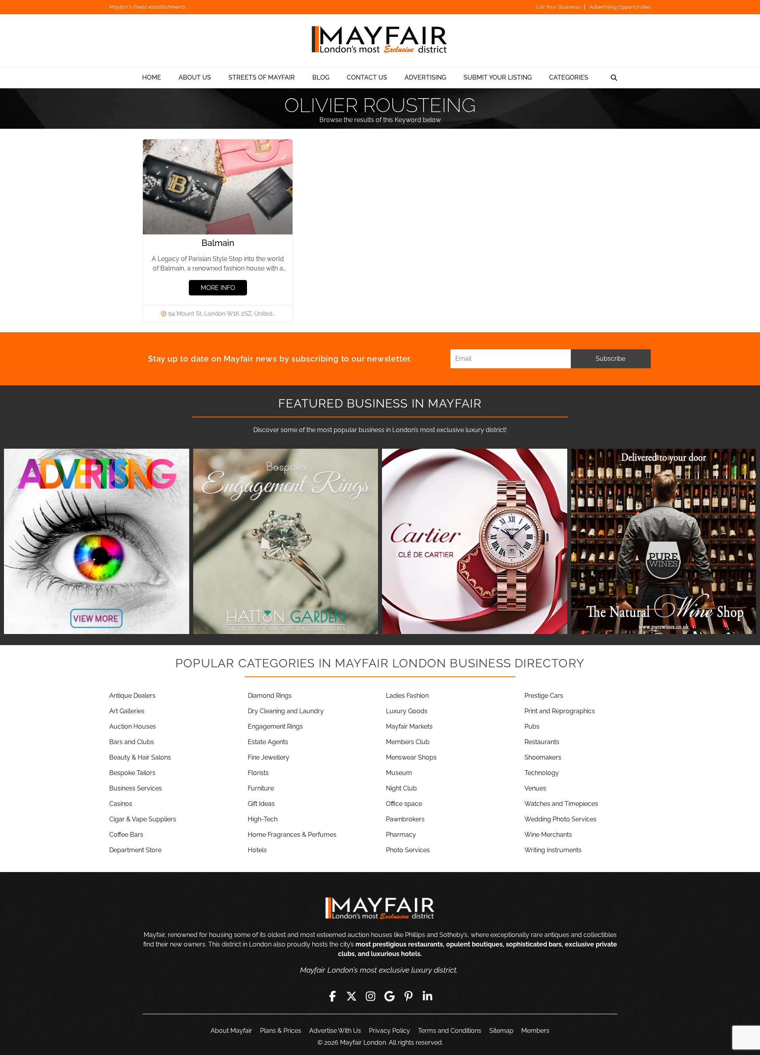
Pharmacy (401, 834)
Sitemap (501, 1030)
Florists (258, 773)
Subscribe (610, 358)
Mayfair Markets (409, 726)
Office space (404, 803)
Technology (541, 773)
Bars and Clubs (131, 742)
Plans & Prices (280, 1030)
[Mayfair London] (380, 40)
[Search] (614, 77)
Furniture (261, 788)
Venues (535, 788)
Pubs (532, 726)
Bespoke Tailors (132, 773)
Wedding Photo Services (560, 819)
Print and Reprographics (559, 711)
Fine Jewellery (268, 757)
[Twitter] (351, 996)
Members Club (407, 742)
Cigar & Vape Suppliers (142, 819)
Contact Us (367, 77)
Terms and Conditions (449, 1030)
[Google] (389, 996)
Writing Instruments (552, 850)
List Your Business (558, 7)
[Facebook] (332, 996)
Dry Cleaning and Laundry (286, 711)
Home (151, 77)
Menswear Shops (411, 757)
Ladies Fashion (407, 695)
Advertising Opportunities (620, 7)
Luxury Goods (407, 711)
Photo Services (408, 850)
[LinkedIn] (427, 996)
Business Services (135, 788)
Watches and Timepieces (561, 803)
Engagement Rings (275, 726)
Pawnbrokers (405, 819)
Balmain (217, 243)
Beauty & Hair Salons (140, 757)
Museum (399, 773)
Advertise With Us (335, 1030)
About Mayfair (231, 1030)
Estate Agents (268, 742)
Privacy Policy (389, 1030)
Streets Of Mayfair (261, 77)
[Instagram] (370, 996)
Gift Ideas (261, 803)
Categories (568, 77)
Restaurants (541, 742)
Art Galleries (126, 711)
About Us (195, 77)
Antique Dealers (132, 695)
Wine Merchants (548, 834)
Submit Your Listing (498, 77)
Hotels (257, 850)
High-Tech (262, 819)
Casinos (120, 803)
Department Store (135, 850)
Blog (320, 77)
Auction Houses (132, 726)
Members (535, 1030)
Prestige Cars (543, 695)
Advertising (425, 77)
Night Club (401, 788)
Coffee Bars (126, 834)
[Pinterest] (408, 996)
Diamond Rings (270, 695)
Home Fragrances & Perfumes (292, 834)
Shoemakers (542, 757)
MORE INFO (218, 287)
